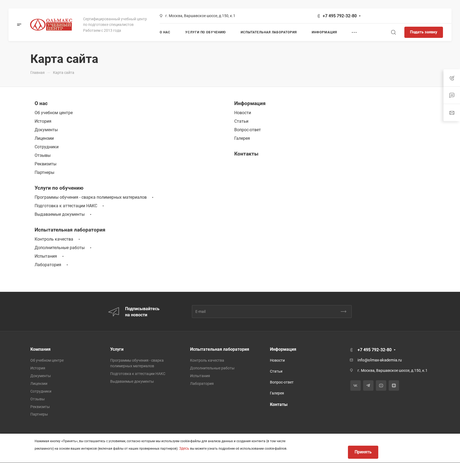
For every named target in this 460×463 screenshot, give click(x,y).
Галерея (242, 138)
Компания (40, 349)
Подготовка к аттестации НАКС (66, 205)
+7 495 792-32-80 (340, 15)
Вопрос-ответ (247, 129)
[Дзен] (394, 385)
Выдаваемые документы (60, 214)
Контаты (279, 404)
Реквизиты (45, 163)
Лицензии (44, 138)
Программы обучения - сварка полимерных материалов (91, 197)
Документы (46, 129)
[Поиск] (393, 32)
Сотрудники (47, 146)
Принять (363, 451)
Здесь (184, 448)
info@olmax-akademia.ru (380, 360)
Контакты (246, 154)
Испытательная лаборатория (70, 230)
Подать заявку (423, 32)
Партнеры (44, 172)
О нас (41, 103)
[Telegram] (368, 385)
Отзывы (43, 155)
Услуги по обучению (59, 188)
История (43, 121)
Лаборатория (48, 264)
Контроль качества (54, 239)
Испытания (46, 256)
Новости (242, 112)
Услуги (117, 349)
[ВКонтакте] (355, 385)
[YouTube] (381, 385)
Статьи (241, 121)
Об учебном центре (54, 112)
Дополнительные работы (60, 247)
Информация (250, 103)
